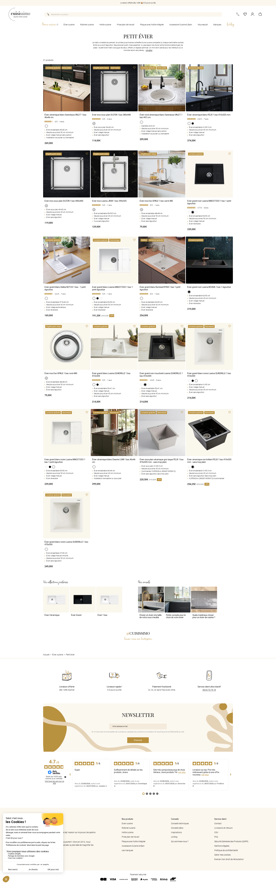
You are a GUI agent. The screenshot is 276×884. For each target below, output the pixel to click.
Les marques (127, 850)
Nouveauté (203, 24)
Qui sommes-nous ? (179, 841)
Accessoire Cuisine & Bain (180, 24)
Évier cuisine (69, 24)
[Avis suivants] (231, 775)
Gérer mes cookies (222, 855)
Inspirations (176, 832)
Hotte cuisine (105, 24)
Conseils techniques (180, 823)
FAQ (216, 837)
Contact (218, 823)
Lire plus (149, 50)
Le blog (174, 837)
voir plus (182, 772)
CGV (216, 832)
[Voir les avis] (67, 122)
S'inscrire (138, 740)
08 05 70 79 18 (209, 690)
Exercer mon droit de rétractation (229, 859)
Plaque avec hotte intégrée (152, 24)
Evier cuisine (127, 823)
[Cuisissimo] (19, 14)
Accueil (46, 654)
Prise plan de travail (125, 24)
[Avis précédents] (70, 775)
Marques (217, 24)
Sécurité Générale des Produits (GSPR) (231, 841)
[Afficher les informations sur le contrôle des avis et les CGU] (65, 777)
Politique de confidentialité (226, 850)
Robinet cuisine (87, 24)
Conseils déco (177, 828)
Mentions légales (221, 846)
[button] (260, 14)
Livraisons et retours (223, 828)
